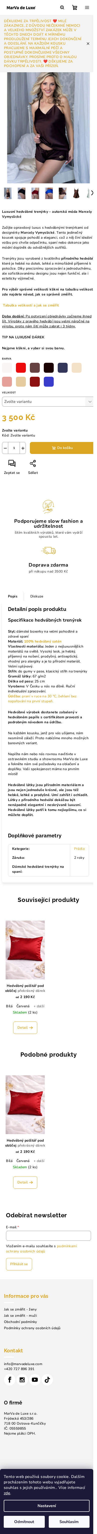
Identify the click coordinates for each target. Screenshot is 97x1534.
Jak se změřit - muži (20, 1315)
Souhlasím (69, 1522)
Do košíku (65, 447)
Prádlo (79, 848)
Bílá (9, 1006)
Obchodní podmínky (20, 1321)
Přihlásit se (19, 1264)
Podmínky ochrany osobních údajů (32, 1328)
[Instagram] (22, 1380)
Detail (22, 1027)
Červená (23, 1006)
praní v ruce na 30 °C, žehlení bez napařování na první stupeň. (42, 699)
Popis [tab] (12, 596)
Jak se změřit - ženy (20, 1309)
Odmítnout (24, 1522)
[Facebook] (9, 1380)
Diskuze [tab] (36, 596)
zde (7, 1493)
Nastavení (47, 1506)
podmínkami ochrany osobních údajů (41, 1248)
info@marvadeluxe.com (23, 1364)
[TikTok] (47, 1380)
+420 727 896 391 (19, 1369)
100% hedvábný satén (43, 641)
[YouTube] (35, 1380)
